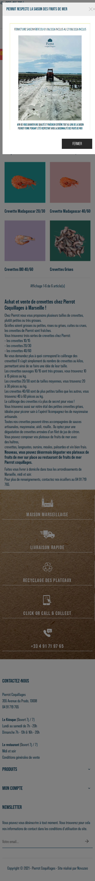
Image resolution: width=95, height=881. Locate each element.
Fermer (77, 144)
